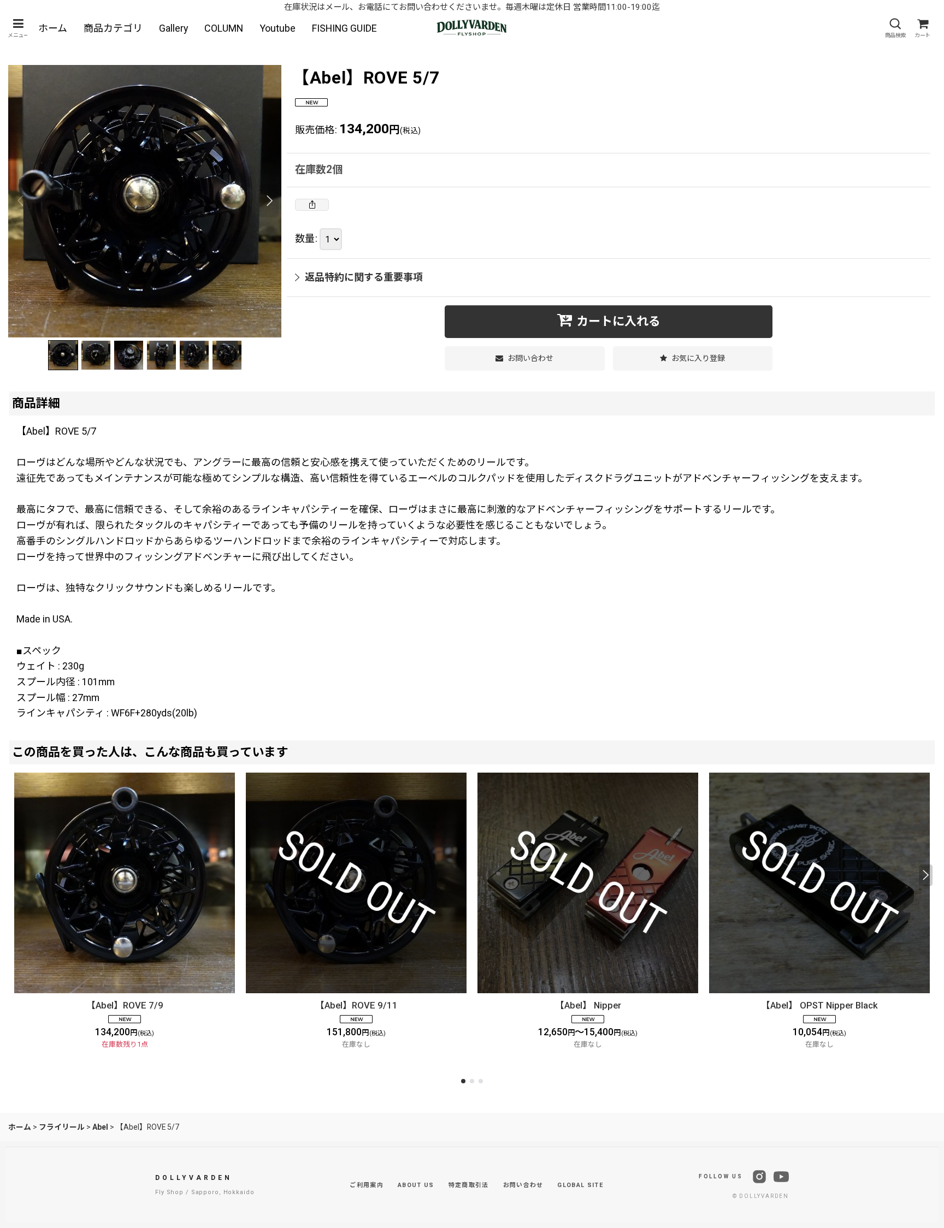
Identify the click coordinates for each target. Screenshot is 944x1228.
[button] (18, 28)
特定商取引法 (469, 1185)
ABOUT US (416, 1185)
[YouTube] (781, 1176)
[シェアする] (312, 205)
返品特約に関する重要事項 (364, 277)
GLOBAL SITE (580, 1185)
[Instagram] (759, 1176)
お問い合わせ (523, 1185)
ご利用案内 (367, 1185)
